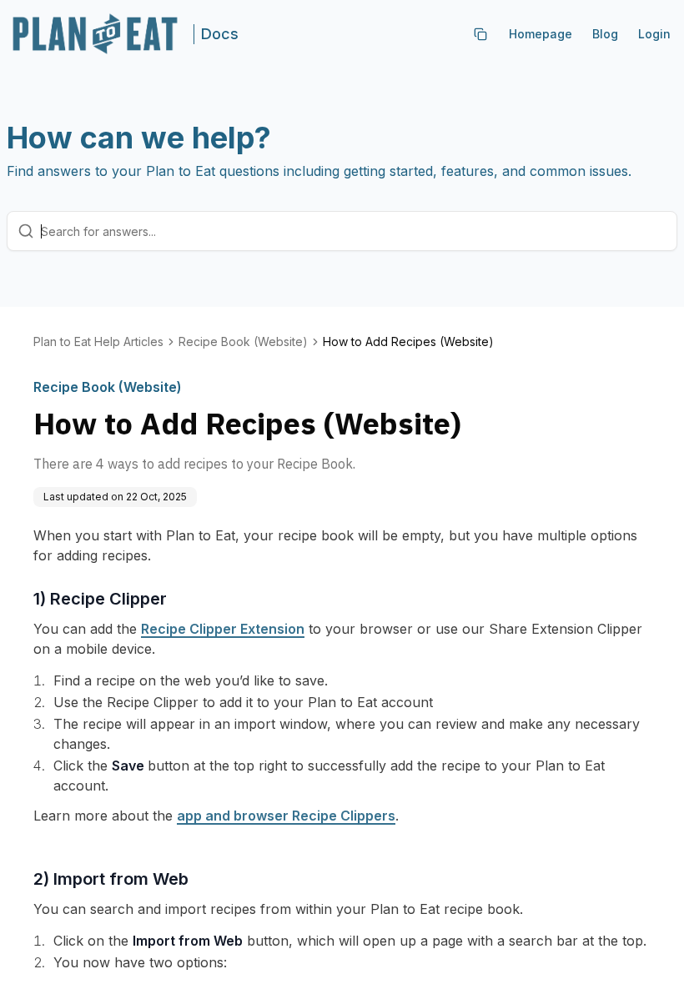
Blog (605, 34)
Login (654, 34)
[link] (408, 342)
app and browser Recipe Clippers (286, 815)
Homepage (540, 34)
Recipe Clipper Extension (222, 628)
